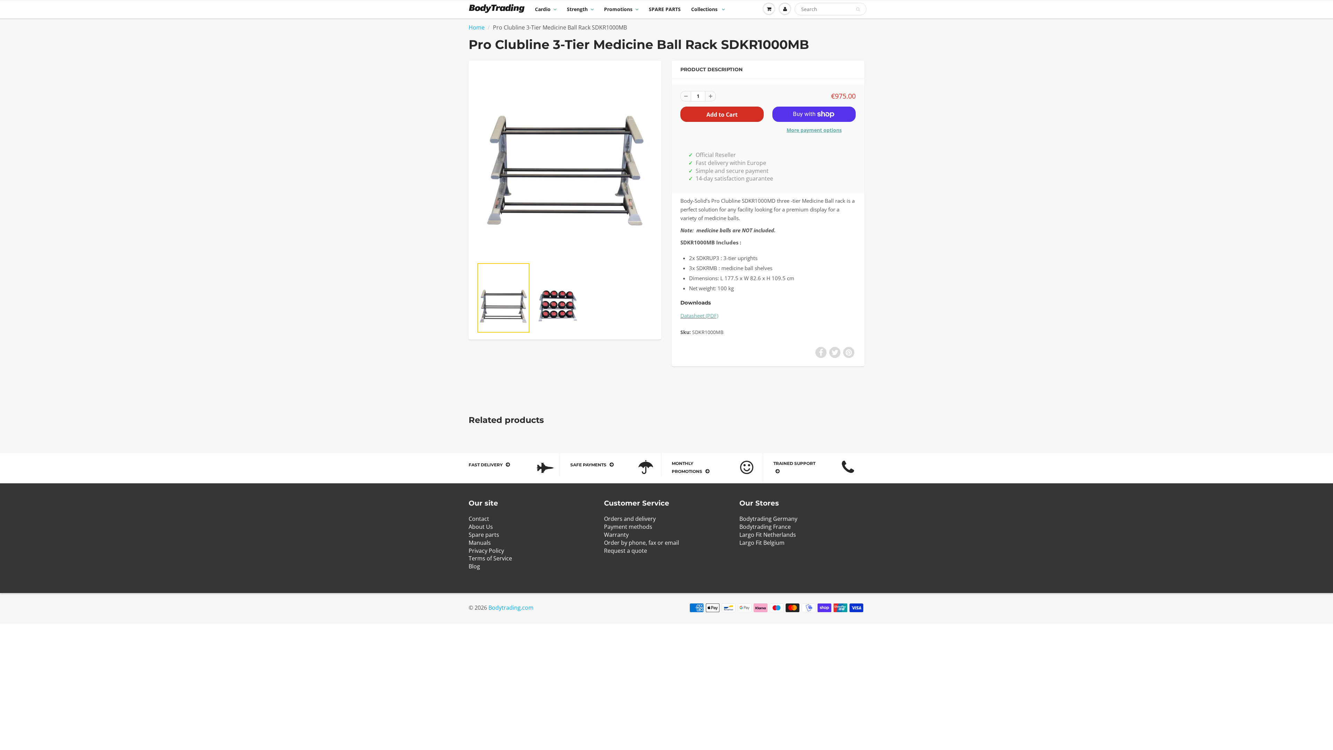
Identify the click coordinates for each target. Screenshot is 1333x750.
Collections (705, 9)
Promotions (618, 9)
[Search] (858, 9)
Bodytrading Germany (768, 519)
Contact (479, 519)
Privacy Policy (486, 551)
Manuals (480, 543)
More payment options (814, 130)
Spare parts (484, 535)
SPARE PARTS (665, 9)
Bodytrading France (765, 527)
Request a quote (625, 551)
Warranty (616, 535)
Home (477, 27)
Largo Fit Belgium (762, 543)
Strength (577, 9)
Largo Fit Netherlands (767, 535)
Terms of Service (490, 558)
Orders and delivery (630, 519)
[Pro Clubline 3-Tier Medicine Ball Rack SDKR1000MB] (565, 163)
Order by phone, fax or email (641, 543)
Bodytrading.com (511, 607)
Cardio (543, 9)
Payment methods (628, 527)
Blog (474, 566)
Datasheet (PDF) (699, 315)
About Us (481, 527)
